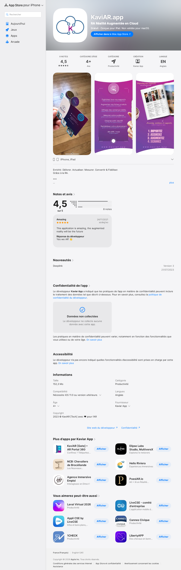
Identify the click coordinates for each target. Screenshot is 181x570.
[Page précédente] (49, 61)
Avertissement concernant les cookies (141, 564)
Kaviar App (121, 406)
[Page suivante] (177, 61)
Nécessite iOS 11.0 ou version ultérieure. (75, 395)
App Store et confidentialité (108, 564)
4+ (54, 406)
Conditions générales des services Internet (72, 564)
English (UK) (77, 553)
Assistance (58, 567)
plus (171, 182)
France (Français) (60, 553)
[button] (23, 23)
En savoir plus (94, 339)
